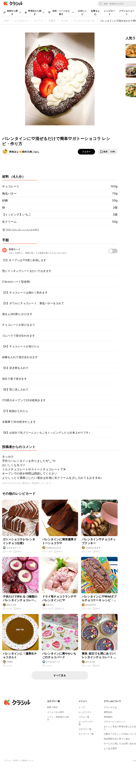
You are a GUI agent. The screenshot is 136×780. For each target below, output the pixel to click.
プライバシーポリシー (114, 721)
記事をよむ (95, 12)
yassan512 (90, 604)
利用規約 (108, 717)
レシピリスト (85, 712)
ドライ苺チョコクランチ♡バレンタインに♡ (59, 598)
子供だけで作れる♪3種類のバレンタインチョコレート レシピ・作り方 (20, 598)
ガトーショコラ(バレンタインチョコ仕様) (19, 541)
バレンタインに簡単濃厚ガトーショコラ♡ (59, 541)
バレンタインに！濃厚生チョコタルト (20, 655)
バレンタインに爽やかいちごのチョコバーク (59, 655)
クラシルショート (126, 12)
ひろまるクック (13, 547)
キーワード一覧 (86, 734)
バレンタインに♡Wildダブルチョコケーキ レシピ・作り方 (99, 598)
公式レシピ (82, 12)
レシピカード (109, 12)
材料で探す (52, 707)
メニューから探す (55, 712)
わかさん (50, 604)
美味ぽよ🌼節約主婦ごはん (24, 151)
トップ (82, 707)
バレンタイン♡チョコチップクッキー (99, 541)
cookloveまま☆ (53, 547)
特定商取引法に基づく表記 (117, 738)
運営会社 (108, 712)
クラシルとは (110, 707)
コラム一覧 (84, 717)
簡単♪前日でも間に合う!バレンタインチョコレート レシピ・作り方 (99, 655)
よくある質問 (110, 748)
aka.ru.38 (11, 604)
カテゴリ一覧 (85, 729)
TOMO (9, 661)
